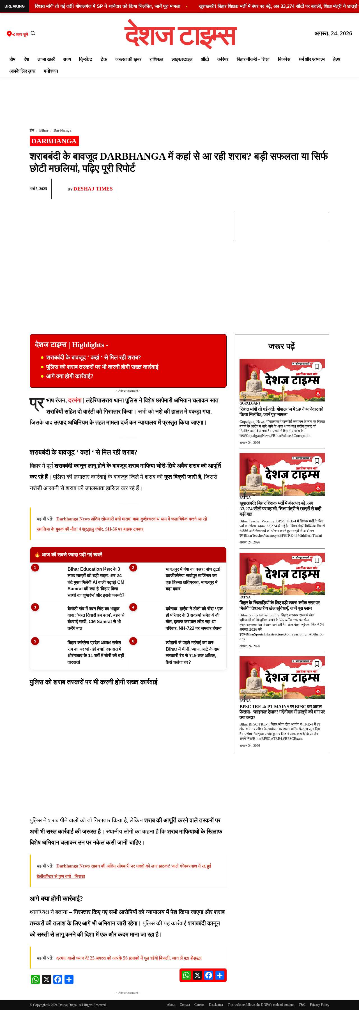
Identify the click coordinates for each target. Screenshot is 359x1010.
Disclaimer (216, 1005)
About (171, 1005)
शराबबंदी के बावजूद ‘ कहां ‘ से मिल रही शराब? (93, 357)
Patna (245, 498)
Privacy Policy (319, 1005)
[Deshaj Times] (62, 189)
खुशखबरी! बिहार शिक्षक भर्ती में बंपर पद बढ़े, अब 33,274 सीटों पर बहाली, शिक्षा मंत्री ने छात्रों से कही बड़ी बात (280, 509)
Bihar (44, 130)
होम (32, 130)
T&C (302, 1005)
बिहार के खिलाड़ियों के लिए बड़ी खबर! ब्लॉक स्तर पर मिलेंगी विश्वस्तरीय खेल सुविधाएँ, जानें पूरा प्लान (279, 605)
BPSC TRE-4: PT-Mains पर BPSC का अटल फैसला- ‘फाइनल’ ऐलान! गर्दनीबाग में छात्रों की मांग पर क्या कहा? (282, 712)
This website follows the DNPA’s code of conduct (261, 1005)
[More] (323, 189)
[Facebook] (284, 189)
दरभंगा (75, 400)
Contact (185, 1005)
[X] (310, 189)
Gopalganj (250, 403)
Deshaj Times (93, 189)
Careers (199, 1005)
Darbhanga (63, 130)
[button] (33, 33)
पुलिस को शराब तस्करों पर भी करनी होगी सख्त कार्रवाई (102, 367)
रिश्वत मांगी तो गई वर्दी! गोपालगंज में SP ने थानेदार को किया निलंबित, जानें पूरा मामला (281, 412)
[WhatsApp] (297, 189)
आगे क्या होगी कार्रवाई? (70, 376)
